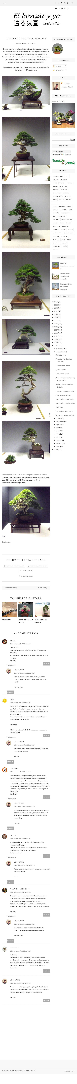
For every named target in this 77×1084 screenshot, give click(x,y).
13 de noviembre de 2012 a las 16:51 (20, 838)
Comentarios (59, 70)
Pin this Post (27, 570)
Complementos (57, 193)
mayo (58, 434)
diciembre (59, 349)
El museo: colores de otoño (65, 391)
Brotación (56, 189)
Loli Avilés (19, 670)
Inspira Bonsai (61, 216)
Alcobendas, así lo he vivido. (65, 403)
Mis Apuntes (65, 226)
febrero (58, 443)
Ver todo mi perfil (67, 87)
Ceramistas (64, 189)
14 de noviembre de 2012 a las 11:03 (24, 865)
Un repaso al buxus (62, 374)
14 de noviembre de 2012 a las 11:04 (24, 924)
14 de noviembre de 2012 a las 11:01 (24, 745)
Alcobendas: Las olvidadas (65, 399)
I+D (54, 216)
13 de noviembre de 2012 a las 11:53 (20, 644)
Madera (68, 223)
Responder (46, 663)
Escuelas (55, 209)
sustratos (55, 249)
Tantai (69, 239)
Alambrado (64, 179)
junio (57, 431)
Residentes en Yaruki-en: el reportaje (65, 276)
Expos (30, 576)
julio (57, 428)
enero (58, 446)
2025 (56, 305)
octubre (59, 418)
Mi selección (56, 226)
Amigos (55, 183)
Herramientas (65, 213)
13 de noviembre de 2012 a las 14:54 (20, 702)
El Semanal (56, 203)
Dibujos (68, 199)
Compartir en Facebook (15, 566)
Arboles (62, 183)
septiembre (60, 421)
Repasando (56, 239)
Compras (66, 193)
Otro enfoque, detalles (63, 395)
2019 (56, 324)
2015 (56, 336)
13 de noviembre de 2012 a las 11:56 (24, 673)
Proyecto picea (69, 233)
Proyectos (56, 236)
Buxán (13, 835)
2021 (56, 317)
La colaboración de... (67, 219)
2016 (56, 333)
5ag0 (12, 699)
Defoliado (68, 196)
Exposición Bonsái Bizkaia (25, 621)
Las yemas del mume (63, 366)
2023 (56, 311)
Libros (54, 223)
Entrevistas (65, 203)
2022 (56, 314)
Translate (67, 154)
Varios (64, 246)
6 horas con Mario (58, 176)
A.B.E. (67, 176)
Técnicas (64, 243)
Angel (13, 640)
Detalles (61, 199)
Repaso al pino (61, 355)
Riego (63, 239)
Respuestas (12, 665)
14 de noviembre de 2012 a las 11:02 (24, 806)
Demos (54, 199)
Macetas (61, 223)
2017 (56, 330)
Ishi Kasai (14, 769)
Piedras (63, 229)
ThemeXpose (19, 1071)
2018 (56, 327)
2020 (56, 320)
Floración (56, 213)
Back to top (69, 1071)
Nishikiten (56, 229)
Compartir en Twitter (39, 566)
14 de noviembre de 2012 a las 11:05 (20, 983)
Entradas (57, 66)
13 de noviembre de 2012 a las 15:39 (20, 772)
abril (57, 437)
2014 (56, 339)
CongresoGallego (58, 196)
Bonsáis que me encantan (60, 186)
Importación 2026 (58, 101)
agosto (58, 424)
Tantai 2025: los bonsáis (41, 621)
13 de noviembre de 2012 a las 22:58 (20, 892)
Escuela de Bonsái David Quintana (62, 206)
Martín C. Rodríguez (20, 889)
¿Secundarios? (61, 370)
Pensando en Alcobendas (64, 411)
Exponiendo (6, 620)
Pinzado (70, 229)
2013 (56, 342)
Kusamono (56, 219)
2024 (56, 308)
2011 (56, 449)
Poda (60, 233)
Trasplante (56, 243)
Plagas (55, 233)
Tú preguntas (56, 246)
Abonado (55, 179)
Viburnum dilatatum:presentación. (67, 265)
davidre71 (15, 948)
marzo (58, 440)
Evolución (63, 209)
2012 (56, 345)
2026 (56, 302)
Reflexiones (64, 236)
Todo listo (59, 407)
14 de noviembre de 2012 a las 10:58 (20, 951)
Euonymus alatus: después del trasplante (66, 286)
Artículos (69, 183)
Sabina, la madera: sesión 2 (65, 415)
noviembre (60, 352)
